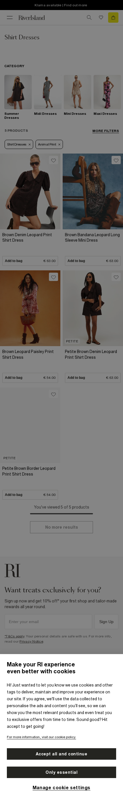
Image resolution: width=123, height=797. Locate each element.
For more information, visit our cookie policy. (41, 737)
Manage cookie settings (61, 787)
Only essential (61, 772)
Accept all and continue (62, 754)
